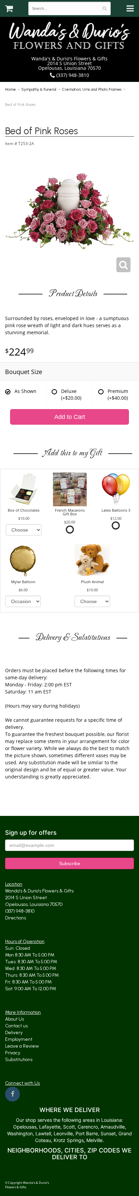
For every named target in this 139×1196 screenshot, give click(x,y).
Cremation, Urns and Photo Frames (91, 89)
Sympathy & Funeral (39, 89)
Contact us (16, 1026)
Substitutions (18, 1059)
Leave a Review (22, 1046)
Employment (18, 1039)
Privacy (12, 1053)
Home (10, 89)
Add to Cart (69, 417)
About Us (14, 1019)
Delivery (14, 1032)
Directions (15, 918)
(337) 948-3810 (72, 75)
